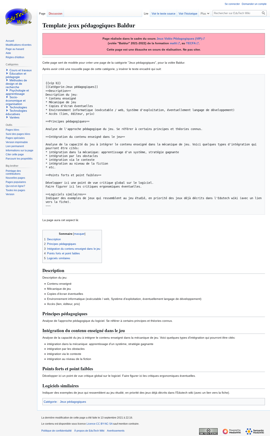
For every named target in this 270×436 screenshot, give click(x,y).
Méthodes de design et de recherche (16, 84)
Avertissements (115, 430)
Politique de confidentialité (56, 430)
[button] (205, 12)
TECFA (191, 43)
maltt (173, 43)
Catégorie (50, 401)
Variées (14, 117)
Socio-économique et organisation (16, 100)
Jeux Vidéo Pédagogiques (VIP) (179, 38)
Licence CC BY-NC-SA (99, 423)
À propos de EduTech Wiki (89, 430)
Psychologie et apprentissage (17, 92)
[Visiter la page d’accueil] (18, 17)
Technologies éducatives (16, 112)
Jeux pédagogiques (73, 401)
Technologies (18, 107)
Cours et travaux (20, 70)
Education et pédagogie (16, 75)
